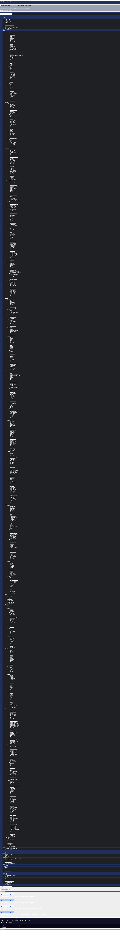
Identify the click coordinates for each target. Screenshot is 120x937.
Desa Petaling (12, 207)
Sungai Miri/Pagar (13, 294)
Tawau (11, 642)
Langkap (12, 543)
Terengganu (7, 837)
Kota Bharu (12, 160)
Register (6, 867)
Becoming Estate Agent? (10, 860)
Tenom (11, 644)
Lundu (11, 680)
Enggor (11, 523)
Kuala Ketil (12, 122)
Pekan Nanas (12, 75)
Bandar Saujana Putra (14, 725)
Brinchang (12, 379)
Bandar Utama (13, 728)
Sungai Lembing (13, 412)
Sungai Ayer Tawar (14, 818)
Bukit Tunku (12, 196)
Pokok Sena (12, 136)
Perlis (6, 594)
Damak (11, 385)
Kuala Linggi (12, 311)
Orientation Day (8, 878)
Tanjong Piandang (13, 578)
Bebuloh (11, 265)
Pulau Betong (12, 476)
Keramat (11, 217)
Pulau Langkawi (13, 138)
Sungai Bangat (13, 288)
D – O (9, 201)
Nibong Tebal (12, 460)
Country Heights (13, 199)
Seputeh (11, 237)
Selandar (11, 320)
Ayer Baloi (12, 34)
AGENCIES (7, 876)
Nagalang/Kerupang (14, 279)
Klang (11, 770)
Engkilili (11, 665)
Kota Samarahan (13, 671)
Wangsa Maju (12, 258)
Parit (11, 554)
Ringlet (11, 406)
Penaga (11, 464)
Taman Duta (12, 252)
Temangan (12, 176)
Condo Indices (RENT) (9, 26)
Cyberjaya (12, 747)
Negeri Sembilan (8, 327)
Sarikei (11, 694)
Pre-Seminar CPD (8, 882)
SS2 (11, 812)
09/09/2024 (2, 898)
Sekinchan (12, 800)
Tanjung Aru (12, 295)
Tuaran (11, 646)
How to (4, 850)
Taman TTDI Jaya (13, 824)
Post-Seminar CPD (8, 883)
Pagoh (11, 67)
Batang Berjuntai (13, 732)
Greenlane (12, 450)
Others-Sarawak (13, 707)
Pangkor (11, 553)
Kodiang (11, 119)
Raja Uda (12, 478)
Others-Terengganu (11, 846)
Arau (9, 595)
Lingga (11, 677)
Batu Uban (12, 433)
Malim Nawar (13, 546)
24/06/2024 (2, 910)
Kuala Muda (12, 123)
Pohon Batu (12, 284)
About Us (4, 853)
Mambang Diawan (13, 547)
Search (3, 17)
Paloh (11, 68)
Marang (9, 844)
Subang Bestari (13, 813)
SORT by (4, 18)
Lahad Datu (12, 622)
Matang (11, 549)
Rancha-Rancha (13, 285)
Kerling (11, 769)
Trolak (11, 587)
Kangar (9, 597)
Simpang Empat (13, 142)
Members (7, 869)
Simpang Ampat (13, 484)
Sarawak (6, 648)
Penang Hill (12, 467)
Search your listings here (5, 889)
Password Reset (8, 871)
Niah (11, 688)
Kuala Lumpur (8, 180)
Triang (11, 416)
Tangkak (11, 97)
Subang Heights (13, 815)
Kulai (11, 59)
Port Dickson (12, 354)
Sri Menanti (12, 365)
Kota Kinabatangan (14, 617)
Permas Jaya (12, 77)
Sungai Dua (12, 490)
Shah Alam (12, 810)
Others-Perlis (10, 603)
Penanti (11, 468)
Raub (11, 405)
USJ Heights (12, 834)
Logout (6, 865)
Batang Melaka (13, 331)
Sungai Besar (12, 819)
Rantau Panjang (13, 171)
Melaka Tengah (13, 317)
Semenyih (12, 802)
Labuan (6, 261)
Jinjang (11, 214)
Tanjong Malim (13, 582)
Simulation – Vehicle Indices (10, 849)
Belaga (11, 656)
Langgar (11, 129)
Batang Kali (12, 733)
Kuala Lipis (12, 392)
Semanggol (12, 566)
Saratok (11, 693)
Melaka (6, 298)
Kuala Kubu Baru (13, 774)
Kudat (11, 620)
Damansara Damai (13, 749)
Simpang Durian (13, 362)
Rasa (11, 792)
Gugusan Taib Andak (14, 48)
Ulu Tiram (12, 98)
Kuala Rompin (13, 393)
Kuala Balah (12, 161)
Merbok (11, 131)
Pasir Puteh (12, 169)
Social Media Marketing (9, 863)
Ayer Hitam (12, 35)
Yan (11, 145)
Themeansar (23, 924)
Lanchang (12, 395)
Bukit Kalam (12, 267)
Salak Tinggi (12, 797)
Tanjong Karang (13, 825)
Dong (11, 386)
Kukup (11, 58)
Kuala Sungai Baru (14, 312)
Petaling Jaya (12, 781)
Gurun (11, 113)
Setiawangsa (12, 242)
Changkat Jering (13, 516)
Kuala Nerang (13, 124)
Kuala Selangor (13, 777)
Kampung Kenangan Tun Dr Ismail (17, 55)
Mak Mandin (12, 458)
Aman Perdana (13, 712)
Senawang (12, 359)
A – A (9, 709)
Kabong (11, 668)
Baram (11, 652)
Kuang (11, 778)
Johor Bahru (12, 53)
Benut (11, 40)
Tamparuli (12, 641)
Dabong (11, 153)
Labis (11, 60)
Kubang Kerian (13, 163)
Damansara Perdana (14, 753)
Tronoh (11, 590)
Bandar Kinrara (13, 722)
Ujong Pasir (12, 324)
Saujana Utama (13, 799)
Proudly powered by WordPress (6, 924)
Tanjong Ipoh (12, 368)
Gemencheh (12, 335)
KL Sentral (12, 219)
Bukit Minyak (13, 442)
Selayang (12, 801)
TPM (11, 257)
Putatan (11, 633)
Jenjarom (12, 763)
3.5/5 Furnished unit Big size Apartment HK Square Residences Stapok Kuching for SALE (19, 896)
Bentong (11, 377)
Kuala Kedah (12, 121)
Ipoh (11, 528)
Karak (11, 390)
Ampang (11, 713)
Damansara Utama (13, 754)
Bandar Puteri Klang (14, 723)
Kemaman (10, 840)
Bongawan (12, 611)
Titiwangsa (12, 256)
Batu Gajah (12, 509)
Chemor (11, 518)
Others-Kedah (13, 147)
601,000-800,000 (3, 894)
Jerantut (11, 389)
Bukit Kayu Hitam (13, 110)
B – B (9, 716)
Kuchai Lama (12, 222)
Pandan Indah (12, 228)
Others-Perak (12, 593)
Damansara (12, 202)
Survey (3, 877)
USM (11, 500)
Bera (11, 378)
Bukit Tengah (12, 444)
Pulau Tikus (12, 477)
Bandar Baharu (13, 107)
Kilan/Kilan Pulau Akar (14, 274)
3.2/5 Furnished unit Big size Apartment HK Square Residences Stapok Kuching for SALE (19, 902)
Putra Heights (12, 791)
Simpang (12, 570)
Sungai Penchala (13, 248)
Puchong (12, 233)
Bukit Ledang (12, 194)
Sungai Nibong (13, 492)
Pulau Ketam (12, 788)
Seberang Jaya (13, 482)
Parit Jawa (12, 70)
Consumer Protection (6, 884)
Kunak (11, 621)
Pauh (9, 601)
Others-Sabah (12, 647)
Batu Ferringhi (13, 430)
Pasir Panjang (12, 351)
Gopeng (11, 525)
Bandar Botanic (13, 718)
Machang (12, 166)
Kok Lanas (12, 159)
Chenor (11, 383)
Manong (11, 548)
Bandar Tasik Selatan (14, 186)
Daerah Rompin (13, 384)
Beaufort (11, 609)
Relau (11, 479)
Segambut (12, 235)
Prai (11, 474)
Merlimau (12, 318)
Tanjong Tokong (13, 495)
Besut (9, 838)
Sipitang (11, 639)
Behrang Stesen (13, 511)
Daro (11, 662)
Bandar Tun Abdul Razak (15, 375)
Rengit (11, 82)
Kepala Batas (12, 117)
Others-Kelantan (13, 179)
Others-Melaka (13, 326)
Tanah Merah (12, 173)
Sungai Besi (12, 247)
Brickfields (12, 190)
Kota (11, 341)
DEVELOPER (5, 874)
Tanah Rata (12, 414)
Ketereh (11, 158)
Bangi (11, 730)
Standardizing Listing (9, 859)
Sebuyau (11, 696)
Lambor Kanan (13, 542)
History (6, 855)
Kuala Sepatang (13, 538)
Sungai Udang (13, 322)
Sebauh (11, 695)
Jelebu (11, 337)
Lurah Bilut (12, 396)
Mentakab (12, 399)
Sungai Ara (12, 486)
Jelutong (11, 453)
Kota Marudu (12, 618)
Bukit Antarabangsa (14, 737)
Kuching (11, 672)
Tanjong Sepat (13, 826)
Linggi (11, 347)
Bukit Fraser (12, 380)
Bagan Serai (12, 508)
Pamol (11, 629)
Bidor (11, 514)
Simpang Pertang (13, 364)
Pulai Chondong (13, 170)
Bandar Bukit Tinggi (14, 721)
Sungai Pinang (13, 493)
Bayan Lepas (12, 435)
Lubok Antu (12, 679)
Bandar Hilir (12, 303)
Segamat (11, 84)
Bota (11, 515)
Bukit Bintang (13, 191)
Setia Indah (12, 91)
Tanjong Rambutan (14, 580)
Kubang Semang (13, 456)
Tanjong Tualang (13, 581)
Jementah (12, 51)
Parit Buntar (12, 555)
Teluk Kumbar (13, 499)
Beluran (11, 610)
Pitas (11, 632)
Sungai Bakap (13, 487)
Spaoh (11, 702)
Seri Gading (12, 89)
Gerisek (11, 47)
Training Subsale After (9, 881)
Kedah (6, 102)
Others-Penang (13, 502)
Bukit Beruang (13, 307)
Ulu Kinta (12, 592)
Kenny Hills (12, 215)
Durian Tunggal (13, 308)
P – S (9, 227)
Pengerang (12, 76)
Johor (6, 31)
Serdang (11, 140)
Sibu (11, 698)
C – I (9, 744)
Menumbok (12, 625)
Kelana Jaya (12, 768)
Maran (11, 397)
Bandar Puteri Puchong (14, 724)
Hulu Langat (12, 760)
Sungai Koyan (13, 411)
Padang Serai (12, 133)
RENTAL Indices (8, 23)
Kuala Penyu (12, 619)
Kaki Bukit (10, 596)
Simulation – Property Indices (11, 848)
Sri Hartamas (12, 245)
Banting (11, 731)
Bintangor (12, 659)
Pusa (11, 689)
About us (7, 856)
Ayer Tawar (12, 506)
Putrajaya (7, 604)
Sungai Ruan (12, 413)
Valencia (11, 835)
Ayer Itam (12, 423)
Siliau (11, 361)
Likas (11, 623)
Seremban (12, 360)
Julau (11, 667)
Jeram (11, 530)
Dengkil (11, 756)
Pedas (11, 352)
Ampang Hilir (13, 182)
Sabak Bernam (13, 796)
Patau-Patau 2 (12, 283)
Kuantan (11, 394)
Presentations (5, 857)
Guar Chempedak (13, 112)
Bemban (11, 305)
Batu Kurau (12, 510)
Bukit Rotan (12, 742)
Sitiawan (11, 571)
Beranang (12, 736)
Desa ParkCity (13, 206)
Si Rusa (11, 366)
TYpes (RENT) (8, 21)
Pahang (6, 370)
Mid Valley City (13, 223)
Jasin (11, 310)
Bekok (11, 39)
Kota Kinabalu (13, 615)
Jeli (10, 155)
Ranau (11, 634)
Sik (10, 141)
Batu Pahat (12, 38)
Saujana (11, 798)
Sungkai (11, 575)
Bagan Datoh (12, 507)
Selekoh (11, 564)
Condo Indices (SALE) (9, 25)
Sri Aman (12, 703)
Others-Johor (12, 101)
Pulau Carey (12, 787)
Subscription (4, 852)
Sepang (11, 803)
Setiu (9, 845)
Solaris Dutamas (13, 243)
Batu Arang (12, 263)
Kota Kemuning (13, 773)
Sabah (6, 606)
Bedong (11, 108)
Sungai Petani (12, 143)
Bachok (11, 151)
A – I (9, 32)
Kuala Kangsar (13, 536)
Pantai (11, 232)
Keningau (12, 613)
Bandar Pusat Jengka (14, 374)
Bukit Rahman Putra (14, 741)
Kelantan (7, 148)
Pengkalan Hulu (13, 556)
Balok (11, 373)
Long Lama (12, 678)
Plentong (12, 78)
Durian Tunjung (13, 270)
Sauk (11, 562)
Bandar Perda (12, 429)
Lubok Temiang (13, 277)
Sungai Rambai (13, 321)
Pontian (11, 79)
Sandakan (12, 637)
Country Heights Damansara (15, 200)
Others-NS (12, 369)
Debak (11, 664)
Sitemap (4, 927)
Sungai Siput (12, 573)
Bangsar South (13, 188)
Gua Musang (12, 154)
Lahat (11, 540)
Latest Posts (7, 19)
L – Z (9, 164)
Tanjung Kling (13, 323)
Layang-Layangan (13, 276)
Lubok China (12, 313)
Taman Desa (12, 251)
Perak (6, 503)
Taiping (11, 577)
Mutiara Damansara (14, 779)
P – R (9, 66)
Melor (11, 167)
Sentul (11, 236)
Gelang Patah (12, 46)
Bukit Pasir (12, 42)
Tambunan (12, 640)
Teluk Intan (12, 584)
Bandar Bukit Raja (13, 719)
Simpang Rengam (13, 93)
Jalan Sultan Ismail (13, 213)
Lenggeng (12, 346)
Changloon (12, 111)
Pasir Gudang (12, 74)
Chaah (11, 44)
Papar (11, 630)
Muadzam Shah (13, 401)
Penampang (12, 631)
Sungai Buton (12, 290)
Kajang (11, 764)
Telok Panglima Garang (14, 829)
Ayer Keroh (12, 302)
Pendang (11, 135)
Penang (6, 418)
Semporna (12, 638)
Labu (11, 345)
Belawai (11, 657)
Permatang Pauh (13, 471)
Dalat (11, 661)
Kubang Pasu (12, 125)
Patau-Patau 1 (12, 282)
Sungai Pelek (12, 821)
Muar (11, 65)
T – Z (9, 249)
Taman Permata (13, 255)
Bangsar (11, 187)
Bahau (11, 329)
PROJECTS (4, 873)
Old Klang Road (13, 225)
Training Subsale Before (10, 879)
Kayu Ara (12, 766)
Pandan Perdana (13, 230)
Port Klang (12, 782)
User (6, 868)
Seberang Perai (13, 483)
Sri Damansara (13, 244)
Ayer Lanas (12, 150)
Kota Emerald (13, 772)
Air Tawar (12, 421)
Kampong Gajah (13, 533)
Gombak (11, 208)
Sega (11, 409)
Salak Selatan (12, 234)
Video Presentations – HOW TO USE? (12, 858)
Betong (11, 658)
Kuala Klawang (13, 342)
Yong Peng (12, 100)
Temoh (11, 585)
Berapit (11, 436)
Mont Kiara (12, 224)
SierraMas (12, 811)
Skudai (11, 94)
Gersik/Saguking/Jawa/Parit (15, 272)
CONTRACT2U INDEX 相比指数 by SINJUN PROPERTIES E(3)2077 (15, 8)
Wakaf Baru (12, 178)
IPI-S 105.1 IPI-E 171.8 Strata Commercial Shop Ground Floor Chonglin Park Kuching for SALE (21, 908)
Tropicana (12, 830)
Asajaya (11, 650)
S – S (9, 561)
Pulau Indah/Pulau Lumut (15, 785)
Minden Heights (13, 459)
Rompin (11, 357)
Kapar (11, 765)
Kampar (11, 531)
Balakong (12, 717)
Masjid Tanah (12, 315)
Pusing (11, 557)
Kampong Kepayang (14, 534)
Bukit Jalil (12, 192)
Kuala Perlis (10, 599)
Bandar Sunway (13, 727)
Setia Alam (12, 808)
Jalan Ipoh (12, 210)
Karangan (12, 116)
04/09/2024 (2, 904)
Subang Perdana (13, 817)
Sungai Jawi (12, 491)
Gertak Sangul (13, 449)
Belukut (11, 266)
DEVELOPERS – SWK (10, 875)
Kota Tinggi (12, 57)
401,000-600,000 (3, 912)
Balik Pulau (12, 427)
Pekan (11, 404)
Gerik (11, 524)
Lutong (11, 681)
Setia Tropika (12, 92)
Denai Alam (12, 755)
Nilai (11, 349)
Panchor (11, 69)
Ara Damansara (13, 715)
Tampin (11, 367)
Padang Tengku (13, 403)
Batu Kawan (12, 431)
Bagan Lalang (13, 426)
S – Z (9, 83)
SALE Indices (8, 22)
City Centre (12, 198)
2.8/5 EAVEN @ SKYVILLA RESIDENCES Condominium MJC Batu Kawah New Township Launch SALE (23, 914)
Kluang (11, 56)
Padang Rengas (13, 552)
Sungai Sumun (13, 574)
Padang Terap (12, 134)
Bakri (11, 36)
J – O (9, 50)
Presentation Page (8, 862)
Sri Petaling (12, 246)
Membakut (12, 624)
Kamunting (12, 535)
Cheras (11, 197)
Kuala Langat (12, 775)
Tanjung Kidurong (13, 705)
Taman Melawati (13, 253)
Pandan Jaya (12, 229)
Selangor (6, 708)
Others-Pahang (13, 417)
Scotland (11, 481)
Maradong (12, 683)
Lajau (11, 275)
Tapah (11, 583)
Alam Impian (12, 711)
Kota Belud (12, 614)
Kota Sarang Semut (14, 120)
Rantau (11, 355)
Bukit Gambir (12, 41)
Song (11, 700)
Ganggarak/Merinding (14, 271)
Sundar (11, 704)
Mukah (11, 687)
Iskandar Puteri (13, 49)
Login (3, 864)
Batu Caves (12, 735)
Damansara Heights (14, 204)
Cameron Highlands (14, 382)
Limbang (12, 676)
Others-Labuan (13, 296)
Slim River (12, 572)
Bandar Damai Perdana (14, 183)
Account (4, 866)
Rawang (11, 793)
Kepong (11, 216)
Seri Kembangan (13, 807)
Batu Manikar (12, 264)
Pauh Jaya (12, 462)
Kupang (11, 128)
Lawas (11, 675)
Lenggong (12, 544)
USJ (11, 832)
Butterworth (12, 445)
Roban (11, 690)
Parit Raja (12, 72)
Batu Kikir (12, 332)
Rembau (11, 356)
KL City (11, 218)
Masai (11, 63)
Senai (11, 86)
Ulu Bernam (12, 591)
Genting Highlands (14, 387)
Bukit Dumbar (13, 439)
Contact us (4, 872)
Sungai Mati (12, 95)
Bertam (11, 437)
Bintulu (11, 660)
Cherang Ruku (13, 152)
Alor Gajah (12, 300)
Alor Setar (12, 104)
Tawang (11, 175)
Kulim (11, 126)
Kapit (11, 670)
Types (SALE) (8, 20)
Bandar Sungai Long (14, 726)
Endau (11, 45)
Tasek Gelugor (13, 497)
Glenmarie (12, 758)
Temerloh (12, 415)
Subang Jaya (12, 816)
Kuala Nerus (10, 843)
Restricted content (8, 28)
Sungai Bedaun (13, 289)
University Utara (13, 144)
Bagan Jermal (12, 425)
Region (3, 30)
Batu (11, 189)
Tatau (11, 706)
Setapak (11, 239)
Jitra (11, 115)
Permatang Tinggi (13, 472)
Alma (11, 422)
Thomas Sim (7, 898)
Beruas (11, 512)
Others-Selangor (13, 836)
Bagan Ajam (12, 424)
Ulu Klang (12, 831)
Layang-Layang (13, 61)
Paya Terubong (13, 463)
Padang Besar (10, 600)
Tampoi (11, 96)
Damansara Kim (13, 752)
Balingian (12, 651)
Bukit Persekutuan (13, 195)
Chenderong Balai (13, 520)
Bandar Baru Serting (14, 330)
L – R (9, 674)
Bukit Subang (12, 743)
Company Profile (8, 854)
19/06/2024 (2, 916)
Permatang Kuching (14, 470)
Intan (11, 527)
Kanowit (11, 669)
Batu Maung (12, 432)
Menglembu (12, 550)
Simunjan (12, 699)
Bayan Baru (12, 434)
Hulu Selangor (13, 761)
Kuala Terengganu (11, 841)
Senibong (12, 88)
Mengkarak (12, 398)
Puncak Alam (12, 789)
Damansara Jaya (13, 751)
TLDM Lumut (13, 586)
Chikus (11, 521)
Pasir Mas (12, 168)
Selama (11, 563)
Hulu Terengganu (11, 839)
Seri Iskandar (12, 568)
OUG (11, 226)
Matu (11, 685)
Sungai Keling (13, 291)
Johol (11, 339)
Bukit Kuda (12, 268)
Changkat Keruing (13, 517)
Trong (11, 589)
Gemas (11, 333)
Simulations (4, 847)
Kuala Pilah (12, 343)
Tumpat (11, 177)
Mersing (11, 64)
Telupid (11, 643)
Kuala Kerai (12, 162)
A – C (9, 181)
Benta (11, 376)
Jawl (11, 452)
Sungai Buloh (12, 820)
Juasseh (11, 340)
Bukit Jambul (12, 440)
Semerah (11, 85)
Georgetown (12, 448)
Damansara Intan (13, 750)
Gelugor (11, 446)
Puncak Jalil (12, 790)
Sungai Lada (12, 293)
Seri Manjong (12, 567)
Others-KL (12, 260)
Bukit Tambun (13, 443)
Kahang (11, 54)
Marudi (11, 684)
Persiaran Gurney (13, 473)
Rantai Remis (12, 559)
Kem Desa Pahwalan (14, 157)
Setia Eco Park (13, 241)
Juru (11, 454)
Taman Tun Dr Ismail (14, 254)
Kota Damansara (13, 771)
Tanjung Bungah (13, 496)
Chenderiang (12, 519)
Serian (11, 697)
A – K (9, 149)
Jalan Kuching (13, 211)
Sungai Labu (12, 292)
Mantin (11, 348)
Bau (11, 653)
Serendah (12, 806)
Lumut (11, 545)
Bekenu (11, 655)
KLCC (11, 220)
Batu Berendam (13, 304)
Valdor (11, 501)
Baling (11, 106)
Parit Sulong (12, 73)
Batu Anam (12, 37)
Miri (11, 686)
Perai (11, 469)
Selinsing (12, 172)
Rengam (11, 81)
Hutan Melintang (13, 526)
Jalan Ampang (13, 209)
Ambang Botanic (13, 714)
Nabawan (12, 627)
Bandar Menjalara (13, 185)
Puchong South (13, 784)
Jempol (11, 338)
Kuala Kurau (12, 537)
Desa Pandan (12, 205)
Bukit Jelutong (13, 740)
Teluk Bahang (13, 498)
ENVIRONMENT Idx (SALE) (11, 27)
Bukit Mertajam (13, 441)
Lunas (11, 130)
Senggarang (12, 87)
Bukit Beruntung (13, 738)
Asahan (11, 301)
